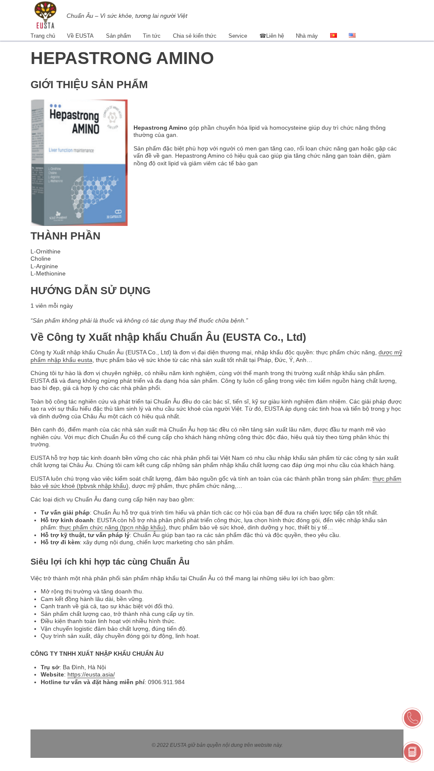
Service (237, 36)
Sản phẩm (118, 36)
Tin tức (152, 36)
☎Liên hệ (271, 36)
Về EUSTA (80, 36)
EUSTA (178, 745)
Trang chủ (43, 36)
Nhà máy (307, 36)
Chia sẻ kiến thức (195, 36)
